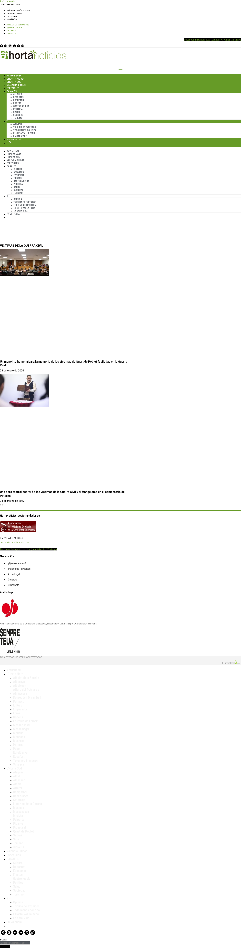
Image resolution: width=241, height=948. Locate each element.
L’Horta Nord (15, 78)
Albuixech (19, 686)
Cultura (17, 94)
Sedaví (17, 835)
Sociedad (18, 115)
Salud (16, 112)
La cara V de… (20, 136)
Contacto (12, 19)
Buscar (10, 142)
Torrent (18, 843)
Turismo (17, 118)
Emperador (20, 709)
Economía (18, 100)
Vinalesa (18, 764)
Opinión (17, 124)
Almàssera (20, 693)
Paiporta (18, 820)
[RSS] (10, 45)
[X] (18, 45)
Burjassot (19, 701)
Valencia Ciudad (17, 84)
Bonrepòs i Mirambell (27, 697)
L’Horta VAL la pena (26, 914)
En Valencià (14, 139)
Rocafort (19, 756)
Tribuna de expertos (24, 127)
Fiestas (17, 103)
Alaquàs (18, 772)
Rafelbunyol (20, 753)
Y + (8, 121)
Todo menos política (24, 130)
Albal (16, 776)
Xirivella (18, 847)
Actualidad (14, 75)
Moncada (19, 737)
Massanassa (21, 812)
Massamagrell (22, 729)
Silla (16, 839)
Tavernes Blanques (25, 760)
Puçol (16, 749)
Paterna (18, 745)
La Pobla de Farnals (26, 721)
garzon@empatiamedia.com (14, 542)
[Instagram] (5, 45)
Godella (18, 717)
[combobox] (15, 943)
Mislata (18, 816)
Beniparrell (20, 792)
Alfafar (17, 788)
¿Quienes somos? (15, 13)
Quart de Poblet (23, 831)
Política (18, 109)
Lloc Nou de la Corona (27, 804)
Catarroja (19, 800)
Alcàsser (19, 780)
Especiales (13, 88)
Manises (18, 808)
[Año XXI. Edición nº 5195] (18, 10)
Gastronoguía (21, 106)
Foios (16, 713)
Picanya (18, 823)
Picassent (19, 827)
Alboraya (19, 682)
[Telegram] (14, 45)
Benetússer (20, 796)
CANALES (13, 859)
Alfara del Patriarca (26, 690)
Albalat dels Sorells (26, 678)
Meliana (18, 733)
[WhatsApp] (22, 45)
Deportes (18, 97)
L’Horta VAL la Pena (24, 133)
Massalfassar (21, 725)
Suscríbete (12, 16)
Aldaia (17, 784)
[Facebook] (1, 45)
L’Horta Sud (14, 81)
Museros (18, 741)
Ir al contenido (7, 1)
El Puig (17, 705)
